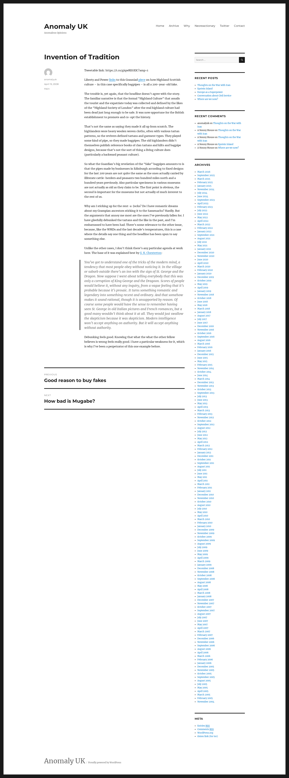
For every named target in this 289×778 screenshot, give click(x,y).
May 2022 (202, 217)
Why (187, 25)
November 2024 (205, 189)
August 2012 (203, 428)
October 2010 (204, 501)
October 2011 (204, 459)
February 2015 (204, 364)
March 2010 (203, 519)
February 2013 (204, 414)
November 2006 (205, 642)
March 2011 (203, 484)
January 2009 (204, 564)
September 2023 (206, 200)
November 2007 (205, 603)
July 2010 (202, 508)
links (112, 79)
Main (47, 88)
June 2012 (202, 435)
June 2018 (202, 301)
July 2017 (202, 319)
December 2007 (205, 600)
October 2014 (204, 371)
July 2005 (202, 684)
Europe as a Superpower (210, 92)
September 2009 (206, 540)
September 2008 (206, 578)
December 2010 (205, 494)
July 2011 (202, 470)
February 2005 (205, 698)
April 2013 (202, 407)
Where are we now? (207, 99)
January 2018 (204, 312)
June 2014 (202, 375)
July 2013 (202, 396)
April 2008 (202, 589)
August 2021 (203, 238)
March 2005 (203, 694)
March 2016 (203, 343)
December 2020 (205, 252)
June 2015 (202, 357)
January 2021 (204, 249)
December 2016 (205, 326)
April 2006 (203, 652)
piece (141, 79)
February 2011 (204, 487)
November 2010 (205, 498)
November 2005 (205, 670)
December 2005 (205, 666)
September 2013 (205, 393)
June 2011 (202, 473)
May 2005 (202, 687)
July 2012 (202, 431)
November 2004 (205, 701)
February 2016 (205, 347)
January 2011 (204, 491)
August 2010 (203, 505)
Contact (239, 25)
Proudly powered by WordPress (104, 762)
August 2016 (204, 340)
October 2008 (204, 575)
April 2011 (202, 480)
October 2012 (204, 421)
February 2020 (205, 270)
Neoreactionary (205, 25)
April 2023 (202, 203)
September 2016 (206, 336)
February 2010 (204, 522)
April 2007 (202, 628)
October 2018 (204, 298)
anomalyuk (50, 79)
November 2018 (205, 294)
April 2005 (202, 691)
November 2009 (205, 533)
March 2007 (203, 631)
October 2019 (204, 280)
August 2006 (204, 649)
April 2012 (202, 442)
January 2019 (204, 291)
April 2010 (202, 515)
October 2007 (204, 607)
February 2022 (205, 228)
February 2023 (205, 207)
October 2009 (204, 536)
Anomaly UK (66, 26)
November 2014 (205, 368)
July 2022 (202, 210)
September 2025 (206, 175)
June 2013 (202, 400)
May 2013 (202, 403)
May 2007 (202, 624)
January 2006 (204, 663)
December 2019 (205, 277)
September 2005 (206, 677)
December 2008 (205, 568)
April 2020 (202, 263)
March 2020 (203, 266)
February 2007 (205, 635)
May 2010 (202, 512)
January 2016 (204, 350)
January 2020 (204, 273)
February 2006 (205, 659)
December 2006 (205, 638)
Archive (174, 25)
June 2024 (202, 196)
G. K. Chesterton (150, 252)
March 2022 (203, 224)
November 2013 (205, 385)
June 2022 (202, 214)
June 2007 (202, 621)
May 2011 (202, 477)
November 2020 (205, 256)
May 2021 (202, 245)
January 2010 (204, 526)
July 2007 (202, 617)
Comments (205, 729)
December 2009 (205, 529)
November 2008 (205, 571)
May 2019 (202, 284)
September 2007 (206, 610)
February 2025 (205, 182)
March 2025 (203, 178)
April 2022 (202, 221)
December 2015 (205, 354)
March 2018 (203, 308)
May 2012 (202, 438)
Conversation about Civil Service (214, 95)
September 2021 (205, 235)
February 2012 (204, 449)
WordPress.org (205, 732)
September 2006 (206, 645)
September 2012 (205, 424)
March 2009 (203, 561)
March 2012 (203, 445)
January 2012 (204, 452)
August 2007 (204, 614)
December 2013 (205, 382)
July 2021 (202, 242)
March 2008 (203, 593)
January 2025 (204, 185)
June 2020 (202, 259)
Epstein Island (205, 88)
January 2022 (204, 231)
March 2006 (203, 656)
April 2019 (202, 287)
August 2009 (204, 543)
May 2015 (202, 361)
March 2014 (203, 378)
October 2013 (204, 389)
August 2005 (204, 680)
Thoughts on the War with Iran (213, 85)
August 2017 (203, 315)
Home (160, 25)
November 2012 (205, 417)
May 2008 (202, 586)
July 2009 (202, 547)
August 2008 (204, 582)
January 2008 (204, 596)
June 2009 (202, 550)
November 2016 (205, 329)
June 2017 (202, 322)
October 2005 (204, 673)
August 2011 (203, 466)
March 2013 (203, 410)
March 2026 (203, 171)
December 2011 (205, 456)
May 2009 (202, 554)
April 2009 (203, 557)
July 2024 (202, 192)
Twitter (224, 25)
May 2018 (202, 305)
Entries (203, 725)
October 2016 (204, 333)
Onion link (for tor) (207, 736)
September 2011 (205, 463)
